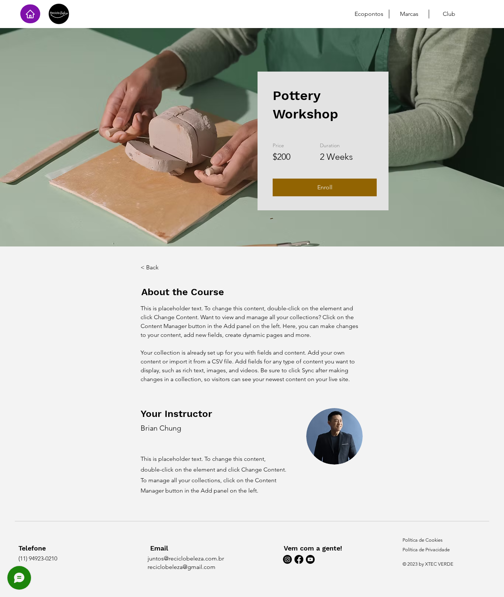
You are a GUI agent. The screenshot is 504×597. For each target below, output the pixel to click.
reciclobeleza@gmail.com (181, 566)
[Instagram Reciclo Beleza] (287, 559)
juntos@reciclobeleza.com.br (186, 558)
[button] (325, 187)
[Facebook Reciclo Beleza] (298, 559)
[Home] (30, 13)
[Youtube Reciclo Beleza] (310, 559)
